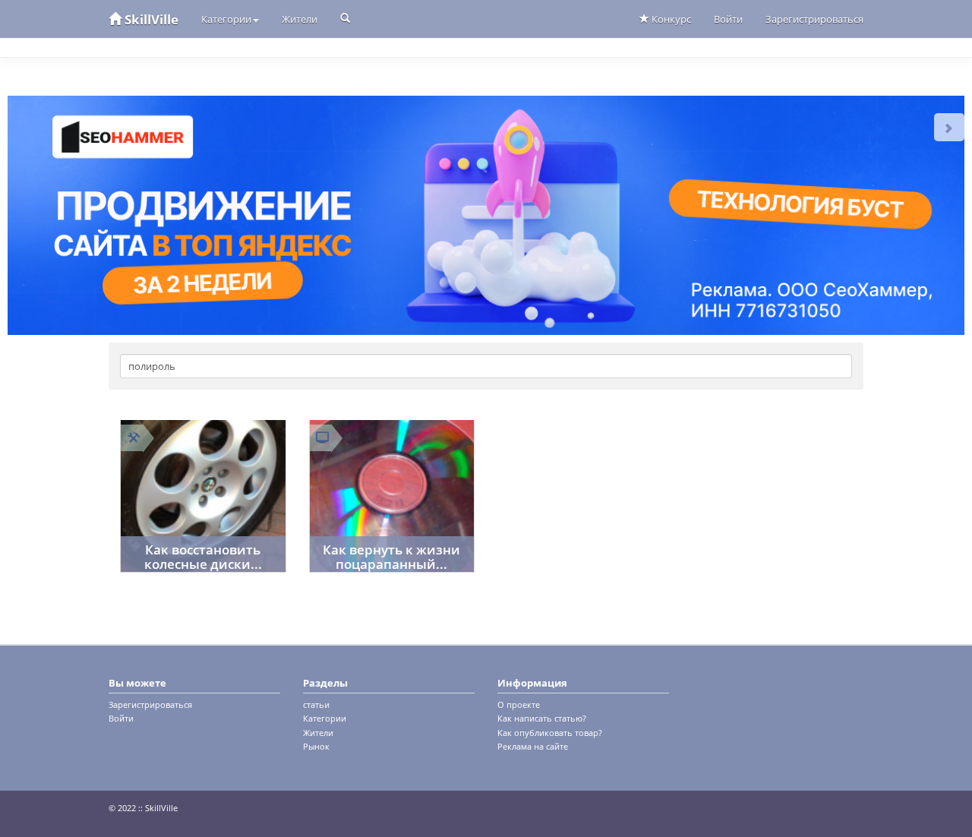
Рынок (316, 746)
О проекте (518, 704)
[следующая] (949, 127)
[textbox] (486, 366)
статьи (316, 704)
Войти (728, 19)
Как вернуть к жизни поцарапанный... (391, 557)
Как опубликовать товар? (549, 732)
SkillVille (150, 19)
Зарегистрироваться (814, 19)
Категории (226, 19)
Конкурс (670, 19)
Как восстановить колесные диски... (203, 557)
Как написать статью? (541, 718)
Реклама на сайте (532, 746)
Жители (299, 19)
